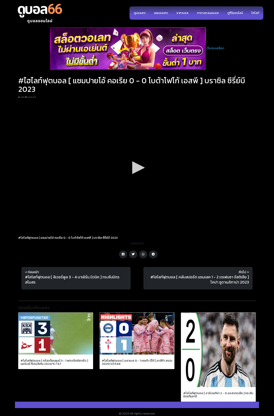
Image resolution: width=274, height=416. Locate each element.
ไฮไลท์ (255, 13)
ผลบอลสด (161, 13)
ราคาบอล (182, 13)
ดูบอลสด (140, 13)
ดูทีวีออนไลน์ (235, 13)
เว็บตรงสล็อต (215, 48)
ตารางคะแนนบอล (208, 13)
